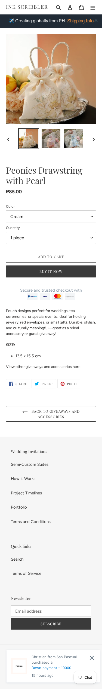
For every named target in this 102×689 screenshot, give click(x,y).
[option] (29, 138)
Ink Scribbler (27, 7)
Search (17, 559)
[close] (96, 20)
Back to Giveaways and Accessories (55, 414)
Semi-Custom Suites (29, 464)
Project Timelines (26, 493)
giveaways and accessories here (53, 366)
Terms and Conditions (31, 521)
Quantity (13, 228)
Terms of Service (26, 573)
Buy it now (50, 271)
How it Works (23, 478)
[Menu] (92, 7)
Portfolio (19, 507)
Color (10, 206)
